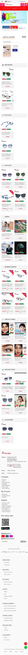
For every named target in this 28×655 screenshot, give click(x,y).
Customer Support (6, 511)
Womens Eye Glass (8, 572)
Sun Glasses (15, 45)
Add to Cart (8, 100)
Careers (4, 481)
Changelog (4, 484)
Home (5, 651)
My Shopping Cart (6, 495)
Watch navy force (6, 408)
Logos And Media (6, 482)
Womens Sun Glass (8, 581)
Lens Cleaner (5, 437)
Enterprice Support (6, 507)
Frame (5, 627)
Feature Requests (6, 485)
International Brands (8, 618)
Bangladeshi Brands (8, 620)
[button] (2, 1)
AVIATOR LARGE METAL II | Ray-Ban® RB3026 (6, 84)
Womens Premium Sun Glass (10, 606)
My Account (4, 494)
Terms (16, 651)
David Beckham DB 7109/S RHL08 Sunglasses (6, 206)
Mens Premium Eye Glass (9, 608)
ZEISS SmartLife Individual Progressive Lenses (7, 257)
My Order (4, 497)
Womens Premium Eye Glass (10, 610)
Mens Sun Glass (7, 584)
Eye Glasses (15, 47)
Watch (5, 637)
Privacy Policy (5, 486)
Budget (5, 591)
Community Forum (6, 510)
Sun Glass (6, 630)
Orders (10, 651)
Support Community (6, 505)
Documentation (5, 508)
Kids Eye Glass (7, 574)
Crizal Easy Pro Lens (19, 234)
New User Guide (5, 502)
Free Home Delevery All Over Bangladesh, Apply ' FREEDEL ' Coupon (14, 8)
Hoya (5, 594)
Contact (21, 651)
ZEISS (5, 598)
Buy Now (4, 100)
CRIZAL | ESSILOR (8, 596)
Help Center (4, 504)
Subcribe (23, 541)
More (15, 50)
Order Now (4, 129)
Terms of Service (6, 488)
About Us (4, 479)
